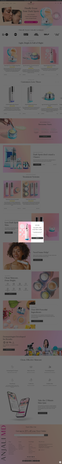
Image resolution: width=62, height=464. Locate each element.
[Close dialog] (42, 222)
